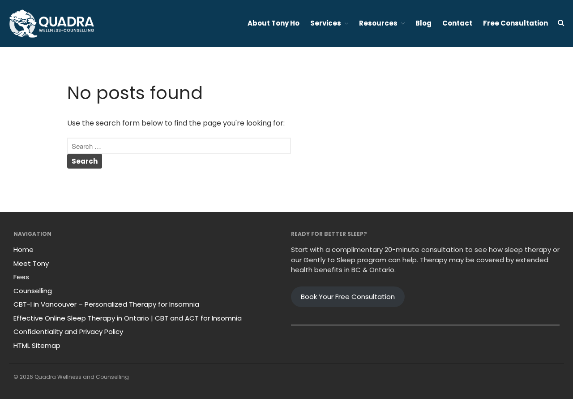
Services (325, 23)
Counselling (32, 290)
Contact (457, 23)
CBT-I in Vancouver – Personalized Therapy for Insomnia (106, 304)
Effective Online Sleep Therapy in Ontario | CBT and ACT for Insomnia (127, 318)
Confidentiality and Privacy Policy (68, 331)
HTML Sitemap (36, 345)
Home (23, 249)
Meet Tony (31, 263)
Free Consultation (515, 23)
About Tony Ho (273, 23)
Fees (21, 277)
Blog (423, 23)
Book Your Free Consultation (348, 296)
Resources (378, 23)
